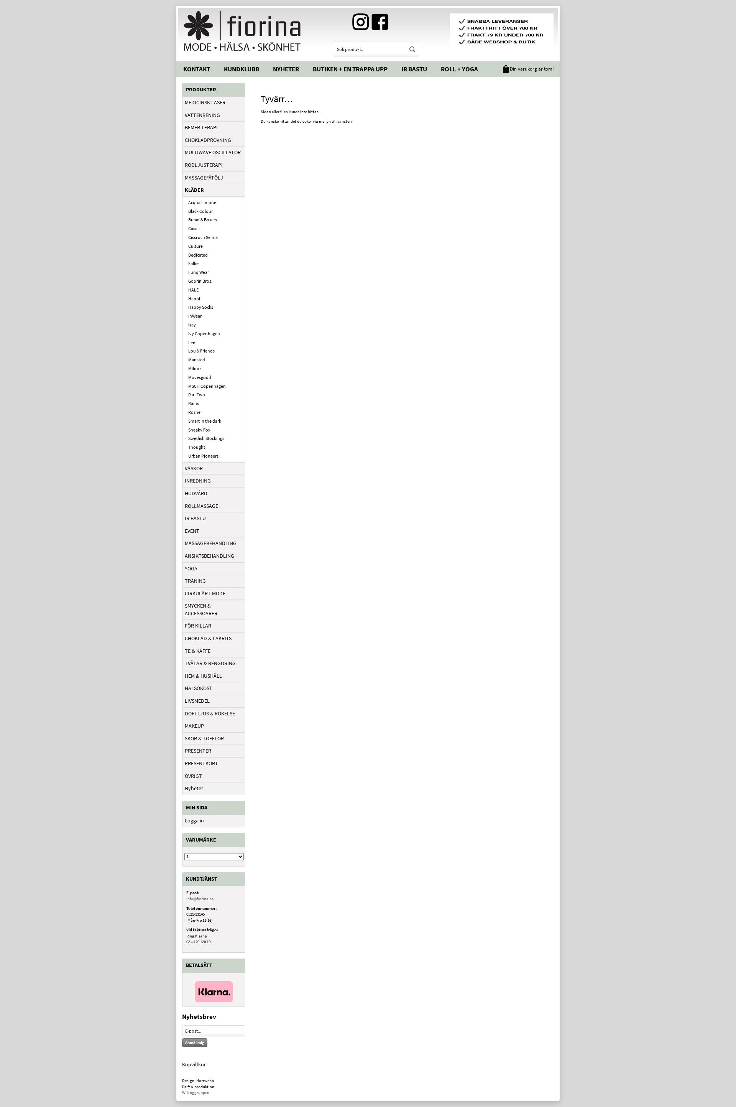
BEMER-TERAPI (201, 127)
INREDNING (198, 480)
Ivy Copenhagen (204, 333)
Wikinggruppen (195, 1092)
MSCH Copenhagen (207, 386)
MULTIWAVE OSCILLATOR (213, 152)
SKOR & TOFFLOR (204, 738)
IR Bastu (414, 69)
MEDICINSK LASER (205, 102)
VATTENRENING (202, 115)
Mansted (196, 359)
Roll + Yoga (459, 69)
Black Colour (200, 211)
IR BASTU (195, 518)
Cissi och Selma (203, 237)
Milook (195, 368)
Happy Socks (200, 307)
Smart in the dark (204, 421)
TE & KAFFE (197, 650)
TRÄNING (195, 580)
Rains (193, 403)
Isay (192, 325)
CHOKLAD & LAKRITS (208, 638)
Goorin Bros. (200, 281)
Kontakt (196, 69)
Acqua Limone (202, 202)
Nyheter (286, 69)
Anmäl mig (194, 1042)
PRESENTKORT (201, 763)
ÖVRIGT (193, 776)
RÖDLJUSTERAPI (204, 164)
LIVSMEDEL (197, 700)
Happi (194, 298)
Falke (193, 263)
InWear (195, 316)
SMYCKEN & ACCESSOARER (201, 609)
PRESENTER (198, 750)
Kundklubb (241, 69)
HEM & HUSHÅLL (203, 675)
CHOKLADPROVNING (208, 140)
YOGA (191, 568)
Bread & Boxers (202, 219)
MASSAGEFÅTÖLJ (204, 177)
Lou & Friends (201, 351)
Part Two (196, 394)
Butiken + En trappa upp (350, 69)
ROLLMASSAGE (201, 505)
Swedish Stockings (206, 438)
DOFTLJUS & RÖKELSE (210, 713)
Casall (194, 228)
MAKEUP (194, 725)
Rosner (195, 412)
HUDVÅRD (196, 493)
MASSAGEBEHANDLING (211, 543)
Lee (191, 342)
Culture (195, 246)
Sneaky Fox (199, 430)
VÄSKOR (194, 468)
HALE (193, 290)
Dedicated (198, 255)
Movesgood (199, 377)
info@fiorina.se (200, 898)
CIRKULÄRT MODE (205, 593)
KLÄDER (194, 189)
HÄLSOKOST (198, 688)
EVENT (192, 530)
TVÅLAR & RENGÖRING (210, 663)
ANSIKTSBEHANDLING (209, 555)
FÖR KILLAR (198, 625)
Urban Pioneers (203, 456)
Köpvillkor (194, 1064)
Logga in (194, 820)
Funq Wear (198, 272)
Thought (196, 447)
